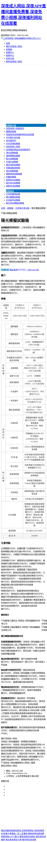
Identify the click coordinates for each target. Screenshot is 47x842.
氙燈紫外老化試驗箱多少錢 (18, 795)
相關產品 (10, 191)
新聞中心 (10, 52)
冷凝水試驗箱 (12, 162)
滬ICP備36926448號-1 (23, 825)
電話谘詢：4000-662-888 (24, 270)
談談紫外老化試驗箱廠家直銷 (19, 789)
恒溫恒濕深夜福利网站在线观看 (20, 135)
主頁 (3, 208)
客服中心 (10, 55)
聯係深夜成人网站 (14, 62)
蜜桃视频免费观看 (36, 834)
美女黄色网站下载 (14, 840)
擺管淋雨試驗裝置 (14, 174)
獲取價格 (5, 270)
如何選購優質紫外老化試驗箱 (19, 792)
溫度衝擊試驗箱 (13, 156)
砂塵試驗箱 (11, 177)
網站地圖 (23, 822)
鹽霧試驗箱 (11, 131)
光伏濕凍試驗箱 (13, 144)
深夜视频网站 (28, 831)
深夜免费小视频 (13, 147)
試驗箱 (9, 49)
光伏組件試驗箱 (13, 200)
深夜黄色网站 (15, 831)
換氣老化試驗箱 (13, 186)
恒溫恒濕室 (32, 814)
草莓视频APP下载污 (10, 837)
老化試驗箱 (20, 814)
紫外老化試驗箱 (13, 183)
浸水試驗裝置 (12, 153)
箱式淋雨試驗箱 (13, 165)
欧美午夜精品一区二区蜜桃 (16, 834)
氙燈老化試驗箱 (13, 180)
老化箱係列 (11, 141)
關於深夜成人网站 (14, 46)
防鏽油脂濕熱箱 (13, 168)
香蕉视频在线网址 (27, 837)
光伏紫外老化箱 (13, 138)
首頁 (8, 43)
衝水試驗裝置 (12, 159)
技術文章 (10, 58)
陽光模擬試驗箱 (13, 197)
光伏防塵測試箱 (13, 194)
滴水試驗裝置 (12, 171)
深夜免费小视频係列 (15, 128)
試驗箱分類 (11, 125)
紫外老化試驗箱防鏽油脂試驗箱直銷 (22, 786)
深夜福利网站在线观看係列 (18, 150)
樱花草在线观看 (29, 840)
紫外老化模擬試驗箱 (15, 203)
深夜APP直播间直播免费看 (22, 811)
